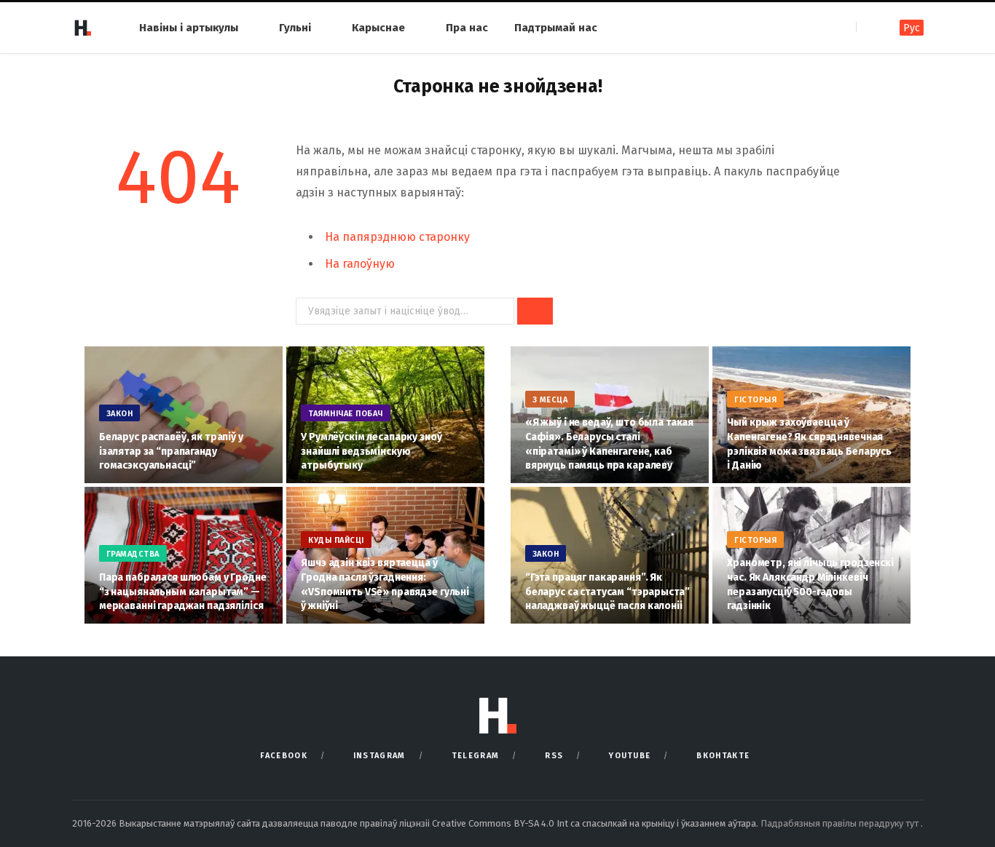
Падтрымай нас (555, 27)
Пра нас (467, 27)
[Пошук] (868, 27)
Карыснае (378, 27)
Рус (911, 28)
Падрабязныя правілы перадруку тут (840, 823)
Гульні (295, 27)
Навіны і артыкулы (188, 27)
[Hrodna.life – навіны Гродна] (82, 27)
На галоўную (360, 264)
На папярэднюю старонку (397, 237)
